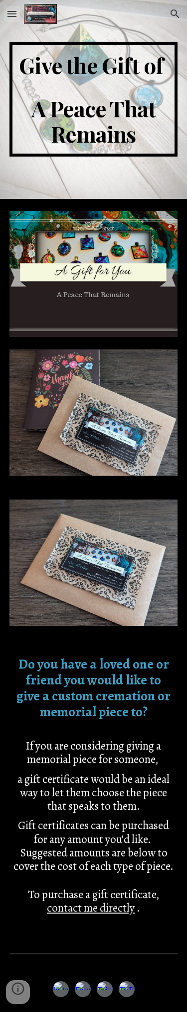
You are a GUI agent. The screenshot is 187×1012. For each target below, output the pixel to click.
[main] (93, 99)
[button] (12, 13)
